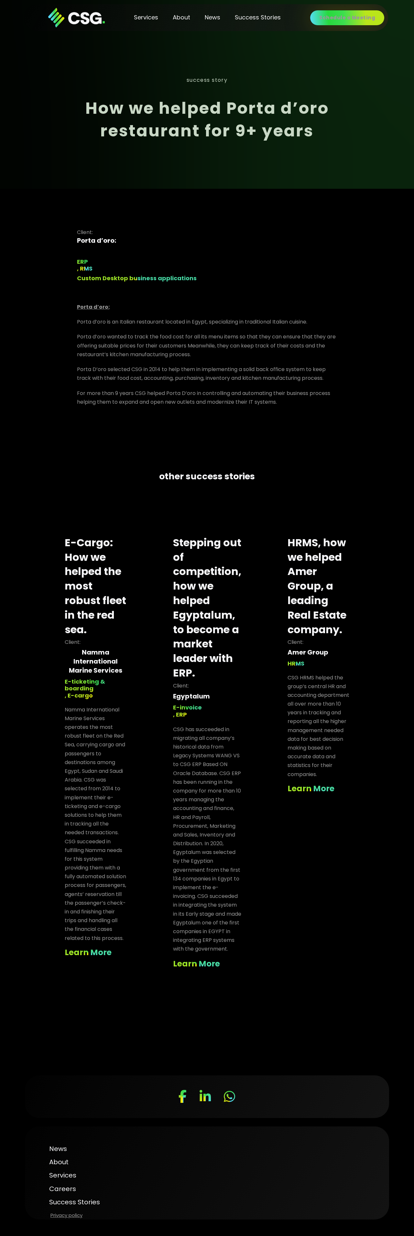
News (212, 17)
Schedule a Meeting (347, 17)
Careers (62, 1188)
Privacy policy (66, 1215)
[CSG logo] (76, 17)
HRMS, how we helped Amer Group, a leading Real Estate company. (317, 586)
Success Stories (258, 17)
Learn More (88, 952)
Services (146, 17)
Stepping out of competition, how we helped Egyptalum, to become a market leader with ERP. (207, 607)
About (181, 17)
